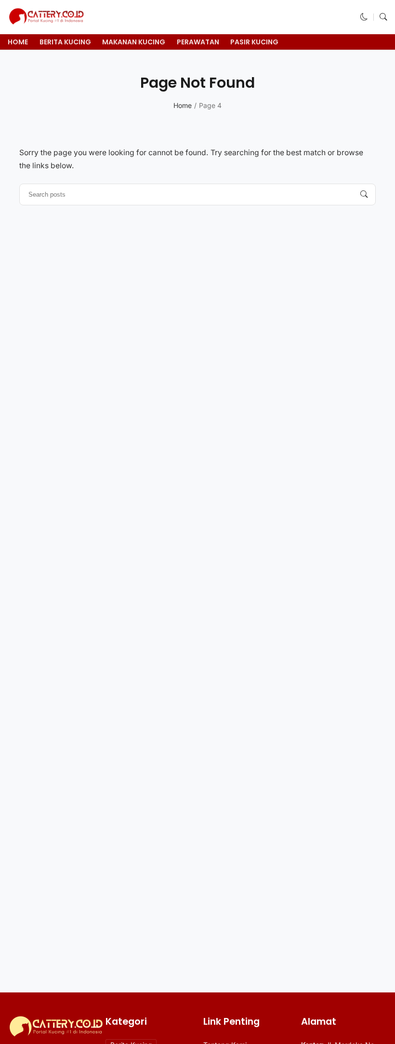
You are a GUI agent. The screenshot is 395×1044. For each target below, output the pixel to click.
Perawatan (198, 42)
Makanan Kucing (133, 42)
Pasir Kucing (254, 42)
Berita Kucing (65, 42)
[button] (364, 17)
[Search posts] (364, 195)
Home (18, 42)
